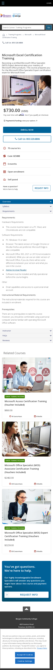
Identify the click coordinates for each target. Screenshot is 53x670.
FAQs (4, 335)
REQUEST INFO (41, 188)
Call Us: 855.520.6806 (12, 42)
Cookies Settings (25, 661)
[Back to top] (26, 619)
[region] (25, 649)
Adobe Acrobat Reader (16, 270)
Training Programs (14, 35)
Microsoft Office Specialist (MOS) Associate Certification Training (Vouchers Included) (22, 469)
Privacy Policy (42, 648)
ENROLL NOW (27, 129)
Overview (6, 201)
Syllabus (5, 206)
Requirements (8, 211)
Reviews (6, 340)
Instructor (6, 330)
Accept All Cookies (25, 655)
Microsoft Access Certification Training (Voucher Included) (26, 403)
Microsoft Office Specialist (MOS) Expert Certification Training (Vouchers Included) (26, 536)
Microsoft (28, 35)
